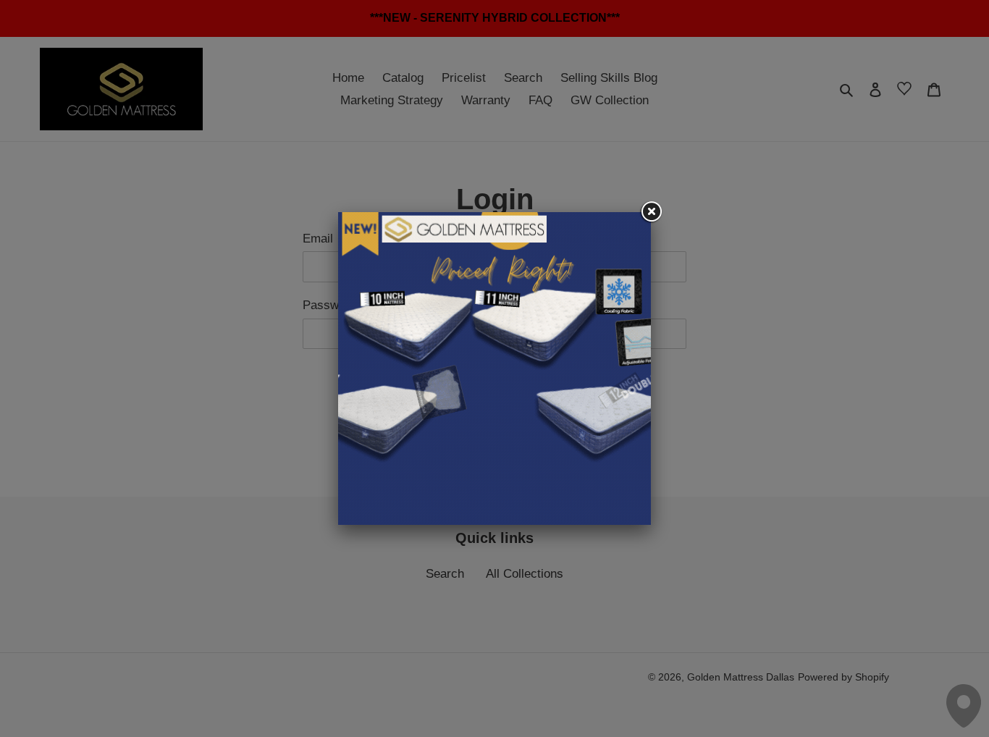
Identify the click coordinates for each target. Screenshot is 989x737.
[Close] (651, 212)
